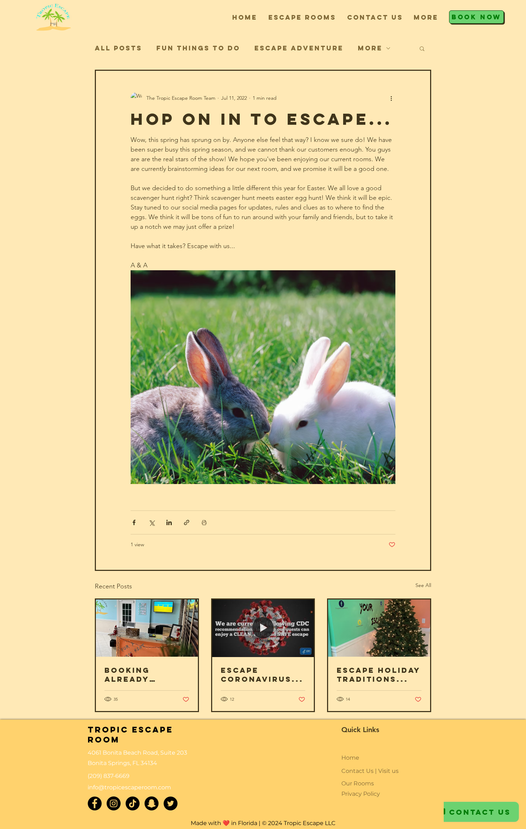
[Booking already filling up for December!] (147, 628)
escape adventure (299, 48)
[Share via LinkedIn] (169, 522)
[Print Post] (204, 522)
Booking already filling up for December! (143, 675)
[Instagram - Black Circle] (114, 803)
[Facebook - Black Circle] (95, 803)
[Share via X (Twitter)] (151, 522)
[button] (302, 17)
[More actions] (391, 98)
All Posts (118, 48)
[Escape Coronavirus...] (263, 628)
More (370, 48)
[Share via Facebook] (134, 522)
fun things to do (198, 48)
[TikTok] (133, 803)
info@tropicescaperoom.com (129, 787)
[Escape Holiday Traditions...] (379, 628)
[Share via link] (186, 522)
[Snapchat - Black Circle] (152, 803)
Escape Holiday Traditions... (378, 675)
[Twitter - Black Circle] (170, 803)
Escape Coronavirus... (262, 675)
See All (423, 585)
